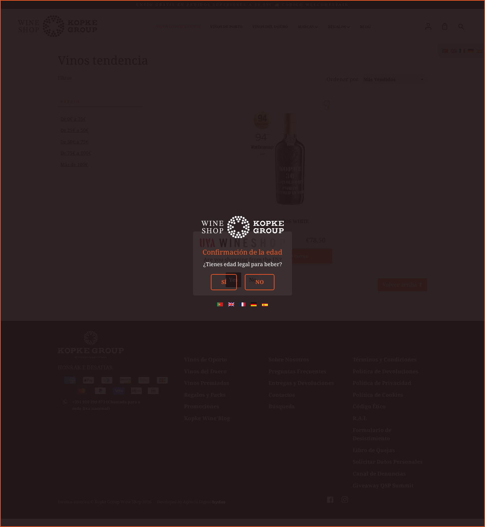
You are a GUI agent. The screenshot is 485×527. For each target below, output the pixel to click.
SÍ (223, 282)
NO (259, 282)
